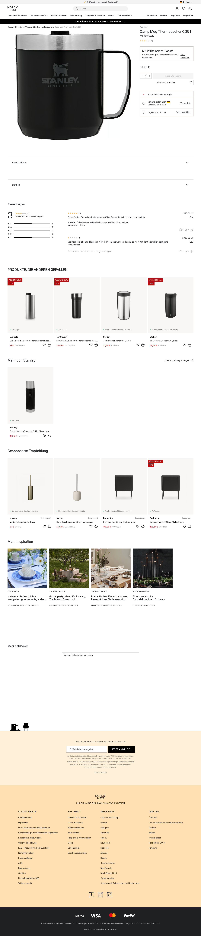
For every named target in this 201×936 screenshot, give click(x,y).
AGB (20, 863)
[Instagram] (100, 894)
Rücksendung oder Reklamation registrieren (38, 833)
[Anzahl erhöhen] (150, 76)
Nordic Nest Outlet (157, 843)
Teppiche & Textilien (95, 15)
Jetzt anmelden (184, 56)
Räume (103, 858)
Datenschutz (24, 868)
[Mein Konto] (177, 8)
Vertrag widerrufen (100, 772)
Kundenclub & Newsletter (29, 838)
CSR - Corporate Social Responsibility (166, 822)
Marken (163, 15)
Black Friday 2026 (108, 873)
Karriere (152, 827)
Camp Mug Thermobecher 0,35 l (68, 27)
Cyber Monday (107, 878)
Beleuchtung (76, 15)
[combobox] (186, 2)
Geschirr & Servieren (17, 15)
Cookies (22, 873)
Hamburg (153, 848)
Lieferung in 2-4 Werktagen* (102, 2)
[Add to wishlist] (44, 345)
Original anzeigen (104, 251)
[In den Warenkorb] (49, 345)
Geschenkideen (107, 863)
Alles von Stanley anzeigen (177, 360)
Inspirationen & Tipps (110, 817)
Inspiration (188, 15)
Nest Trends (106, 868)
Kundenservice (25, 817)
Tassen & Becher (33, 27)
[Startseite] (13, 8)
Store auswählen (183, 112)
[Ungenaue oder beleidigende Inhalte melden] (191, 230)
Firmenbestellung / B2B (28, 878)
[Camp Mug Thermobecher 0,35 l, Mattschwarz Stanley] (73, 85)
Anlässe (103, 853)
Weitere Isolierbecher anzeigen (78, 655)
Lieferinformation (26, 853)
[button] (146, 41)
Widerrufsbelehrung (27, 843)
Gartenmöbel (73, 848)
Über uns (153, 817)
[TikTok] (109, 894)
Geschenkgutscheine (77, 853)
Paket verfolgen (25, 858)
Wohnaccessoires (39, 15)
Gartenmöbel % (124, 15)
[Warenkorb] (190, 8)
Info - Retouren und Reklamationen (34, 827)
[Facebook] (91, 894)
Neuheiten (152, 15)
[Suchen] (76, 8)
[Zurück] (17, 85)
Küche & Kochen (58, 15)
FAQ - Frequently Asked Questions (33, 848)
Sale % (103, 838)
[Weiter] (129, 85)
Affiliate (152, 833)
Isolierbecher (47, 27)
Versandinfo (185, 103)
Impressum (23, 822)
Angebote (175, 15)
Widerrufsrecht (25, 883)
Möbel (111, 15)
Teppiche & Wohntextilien (79, 838)
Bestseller (104, 848)
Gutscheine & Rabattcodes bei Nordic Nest (119, 883)
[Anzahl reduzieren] (142, 76)
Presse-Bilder (155, 838)
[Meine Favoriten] (183, 8)
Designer (104, 827)
